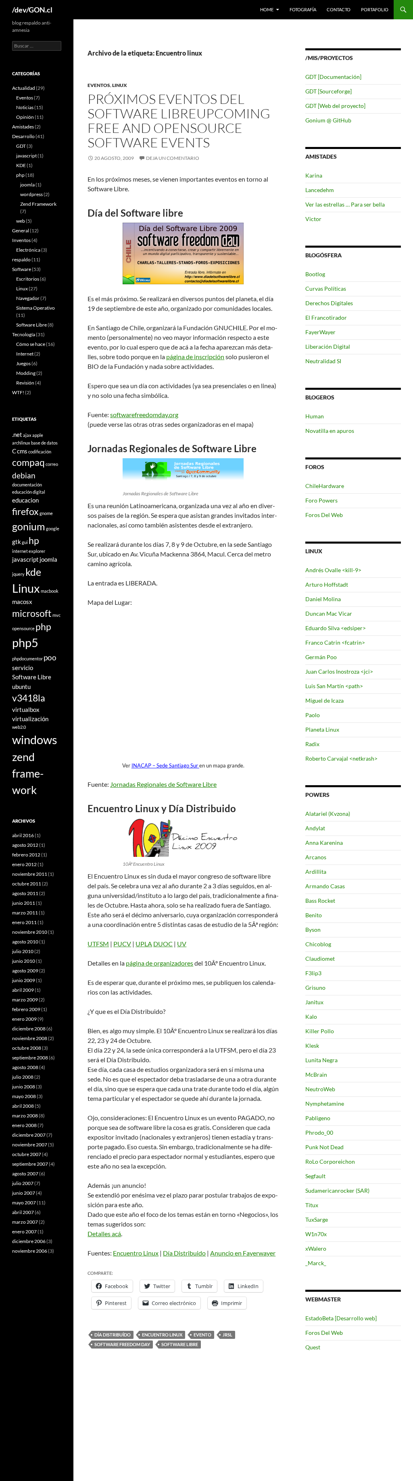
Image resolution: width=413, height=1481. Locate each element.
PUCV (122, 943)
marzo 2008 (25, 1116)
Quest (312, 1347)
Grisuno (315, 987)
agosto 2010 (25, 942)
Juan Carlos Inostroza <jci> (339, 671)
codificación (39, 451)
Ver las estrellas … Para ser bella (345, 204)
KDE (21, 165)
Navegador (28, 298)
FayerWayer (320, 332)
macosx (22, 601)
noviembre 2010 (29, 932)
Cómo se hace (30, 344)
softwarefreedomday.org (144, 414)
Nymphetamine (324, 1103)
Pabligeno (317, 1118)
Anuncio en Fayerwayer (242, 1253)
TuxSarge (316, 1219)
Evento (202, 1334)
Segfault (315, 1176)
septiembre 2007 (30, 1164)
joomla (27, 185)
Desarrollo (23, 136)
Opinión (25, 117)
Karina (313, 175)
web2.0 (19, 727)
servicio (22, 667)
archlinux (21, 442)
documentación (27, 484)
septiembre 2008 (30, 1058)
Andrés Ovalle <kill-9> (333, 570)
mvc (56, 615)
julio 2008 (22, 1077)
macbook (49, 591)
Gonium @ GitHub (328, 120)
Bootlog (315, 274)
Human (314, 416)
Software (21, 269)
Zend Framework (38, 204)
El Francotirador (326, 317)
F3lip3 (313, 973)
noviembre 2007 (29, 1145)
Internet (24, 354)
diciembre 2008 (29, 1029)
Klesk (312, 1045)
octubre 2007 (26, 1154)
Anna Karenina (324, 842)
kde (33, 572)
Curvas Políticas (325, 288)
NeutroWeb (320, 1089)
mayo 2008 (24, 1096)
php (20, 175)
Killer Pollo (319, 1031)
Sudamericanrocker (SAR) (337, 1190)
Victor (313, 218)
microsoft (32, 613)
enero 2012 (24, 864)
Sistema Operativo (35, 308)
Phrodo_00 (319, 1132)
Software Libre (179, 1344)
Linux (119, 85)
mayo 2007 (24, 1203)
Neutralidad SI (323, 361)
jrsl (227, 1334)
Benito (313, 915)
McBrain (316, 1074)
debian (23, 475)
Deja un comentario (172, 158)
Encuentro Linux (136, 1253)
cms (22, 451)
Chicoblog (318, 944)
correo (52, 464)
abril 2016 (23, 835)
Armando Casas (325, 886)
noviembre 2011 (29, 874)
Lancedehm (319, 189)
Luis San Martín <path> (334, 686)
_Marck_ (315, 1263)
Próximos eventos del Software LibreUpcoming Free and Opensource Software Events (179, 121)
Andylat (315, 828)
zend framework (28, 773)
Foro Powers (321, 500)
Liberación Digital (327, 346)
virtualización (30, 718)
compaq (28, 462)
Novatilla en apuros (329, 430)
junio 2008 (23, 1087)
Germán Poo (321, 657)
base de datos (44, 442)
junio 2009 (23, 980)
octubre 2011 (26, 884)
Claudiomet (320, 958)
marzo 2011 (25, 913)
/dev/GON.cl (32, 9)
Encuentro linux (162, 1334)
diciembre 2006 (29, 1241)
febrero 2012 (26, 855)
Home (266, 9)
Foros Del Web (324, 514)
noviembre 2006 (29, 1251)
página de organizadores (159, 963)
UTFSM (98, 943)
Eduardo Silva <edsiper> (335, 628)
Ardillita (315, 871)
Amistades (23, 127)
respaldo (21, 259)
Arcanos (315, 857)
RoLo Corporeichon (330, 1161)
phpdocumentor (27, 658)
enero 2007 (24, 1232)
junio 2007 (23, 1193)
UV (181, 943)
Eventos (99, 85)
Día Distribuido (184, 1253)
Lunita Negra (321, 1060)
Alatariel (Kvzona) (327, 813)
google (52, 528)
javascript (26, 156)
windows (34, 739)
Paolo (312, 715)
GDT (21, 146)
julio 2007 (22, 1183)
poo (50, 657)
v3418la (28, 698)
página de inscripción (195, 356)
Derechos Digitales (329, 303)
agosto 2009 (25, 971)
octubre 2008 (26, 1048)
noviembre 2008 (29, 1038)
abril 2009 (23, 990)
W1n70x (316, 1234)
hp (34, 540)
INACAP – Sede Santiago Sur (165, 765)
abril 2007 (23, 1212)
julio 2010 (22, 951)
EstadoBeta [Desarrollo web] (341, 1318)
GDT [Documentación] (333, 76)
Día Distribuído (112, 1334)
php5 (25, 642)
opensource (23, 628)
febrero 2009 (26, 1009)
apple (37, 435)
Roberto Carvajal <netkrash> (341, 758)
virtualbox (26, 709)
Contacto (338, 9)
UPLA (144, 943)
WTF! (18, 392)
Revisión (25, 383)
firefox (25, 511)
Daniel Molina (323, 599)
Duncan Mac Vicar (328, 613)
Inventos (21, 240)
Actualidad (23, 88)
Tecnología (23, 334)
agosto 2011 (25, 893)
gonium (28, 526)
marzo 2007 (25, 1222)
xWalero (315, 1248)
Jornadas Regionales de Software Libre (163, 784)
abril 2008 (23, 1106)
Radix (312, 743)
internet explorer (28, 551)
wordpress (31, 194)
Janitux (314, 1002)
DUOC (163, 943)
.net (17, 434)
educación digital (28, 491)
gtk (16, 541)
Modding (25, 373)
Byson (313, 929)
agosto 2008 (25, 1067)
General (20, 231)
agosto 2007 (25, 1174)
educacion (25, 500)
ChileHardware (324, 485)
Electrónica (28, 250)
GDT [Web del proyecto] (335, 105)
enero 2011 (24, 922)
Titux (311, 1205)
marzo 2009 (25, 1000)
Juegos (23, 363)
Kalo (311, 1016)
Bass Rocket (320, 900)
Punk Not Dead (324, 1147)
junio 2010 (23, 961)
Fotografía (303, 9)
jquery (18, 574)
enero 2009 (24, 1019)
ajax (27, 435)
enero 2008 (24, 1125)
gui (25, 542)
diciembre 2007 (29, 1135)
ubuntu (21, 686)
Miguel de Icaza (324, 700)
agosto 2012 (25, 845)
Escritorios (27, 279)
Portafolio (374, 9)
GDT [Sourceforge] (328, 91)
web (20, 221)
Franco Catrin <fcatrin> (335, 642)
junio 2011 (23, 903)
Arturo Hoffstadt (326, 584)
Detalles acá (104, 1233)
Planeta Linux (322, 729)
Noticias (24, 107)
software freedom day (122, 1344)
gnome (46, 513)
